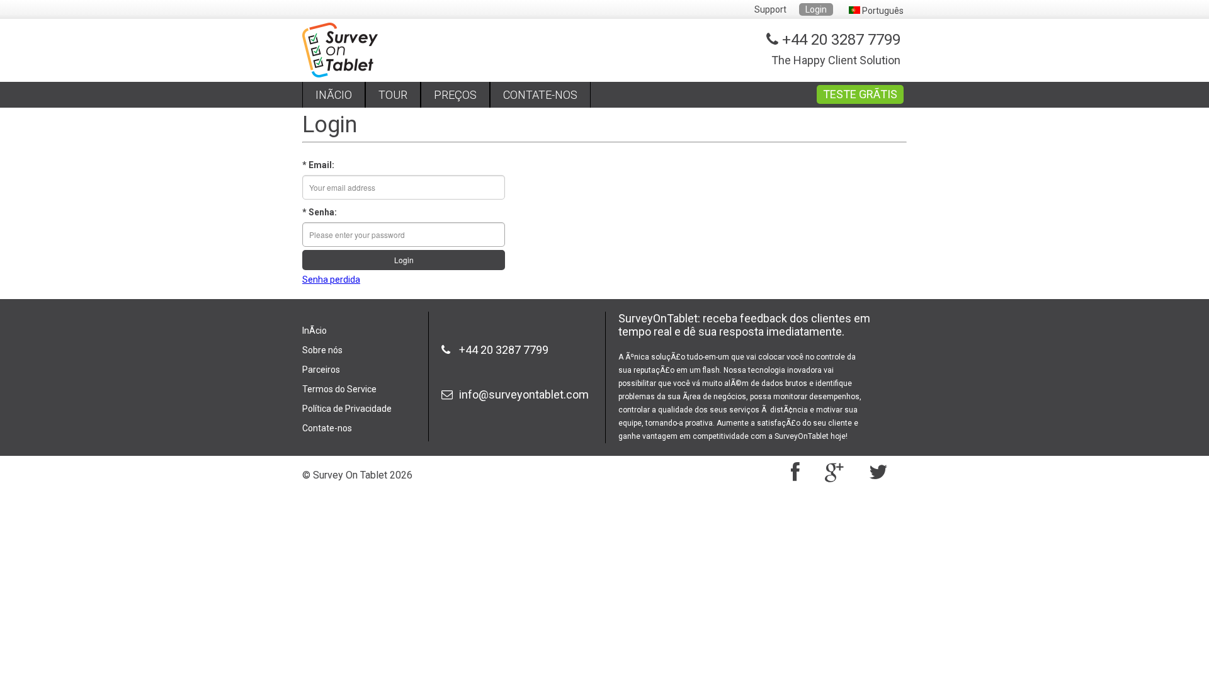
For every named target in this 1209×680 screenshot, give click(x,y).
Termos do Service (339, 389)
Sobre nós (322, 350)
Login (816, 9)
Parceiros (321, 370)
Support (770, 9)
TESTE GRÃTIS (860, 94)
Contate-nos (327, 428)
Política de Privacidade (347, 409)
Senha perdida (331, 280)
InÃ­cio (314, 331)
